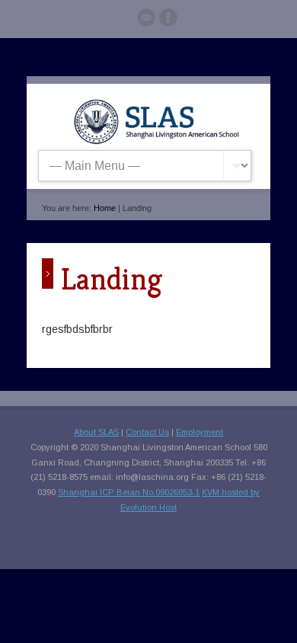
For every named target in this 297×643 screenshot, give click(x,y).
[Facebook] (168, 19)
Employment (199, 432)
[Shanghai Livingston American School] (156, 141)
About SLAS (96, 432)
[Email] (146, 19)
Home (105, 208)
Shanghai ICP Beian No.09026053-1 (129, 492)
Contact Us (147, 432)
